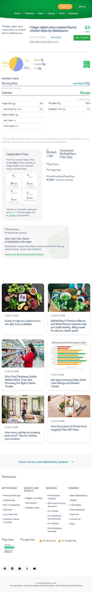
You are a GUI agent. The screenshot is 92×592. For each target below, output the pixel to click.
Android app (9, 500)
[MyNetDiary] (18, 5)
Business (73, 13)
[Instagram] (19, 569)
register (12, 215)
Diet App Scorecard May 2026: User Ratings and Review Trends (68, 383)
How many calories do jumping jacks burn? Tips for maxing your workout (22, 436)
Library (51, 13)
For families (53, 523)
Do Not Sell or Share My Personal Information (63, 585)
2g (37, 68)
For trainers (53, 511)
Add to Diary (82, 38)
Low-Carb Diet (10, 514)
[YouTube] (34, 569)
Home (17, 13)
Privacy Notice (16, 585)
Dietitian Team (32, 507)
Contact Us (75, 519)
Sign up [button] (65, 7)
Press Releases (77, 509)
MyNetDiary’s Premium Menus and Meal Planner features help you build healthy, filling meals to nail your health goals (69, 325)
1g (38, 59)
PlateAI (73, 500)
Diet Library (31, 503)
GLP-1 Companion (11, 505)
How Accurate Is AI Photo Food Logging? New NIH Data (69, 428)
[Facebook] (5, 569)
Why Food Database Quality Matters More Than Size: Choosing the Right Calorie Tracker (21, 381)
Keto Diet (7, 509)
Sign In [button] (82, 7)
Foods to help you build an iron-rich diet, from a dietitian (23, 322)
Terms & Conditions (31, 585)
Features (29, 13)
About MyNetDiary (79, 495)
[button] (61, 164)
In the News (75, 505)
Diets (41, 13)
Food (62, 13)
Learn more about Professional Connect (24, 254)
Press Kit (74, 514)
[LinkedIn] (12, 569)
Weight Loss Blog (34, 498)
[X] (27, 569)
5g (39, 64)
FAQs (72, 524)
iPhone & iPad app (11, 495)
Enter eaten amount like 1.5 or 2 (44, 42)
